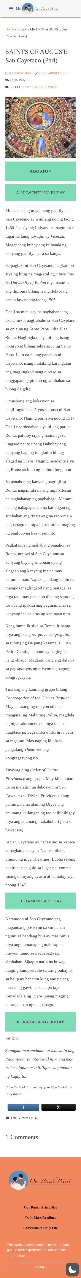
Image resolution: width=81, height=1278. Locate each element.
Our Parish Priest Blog (40, 1207)
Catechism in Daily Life (40, 1228)
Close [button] (40, 1267)
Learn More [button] (16, 1256)
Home (9, 29)
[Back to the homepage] (40, 8)
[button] (16, 8)
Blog (20, 29)
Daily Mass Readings (40, 1217)
